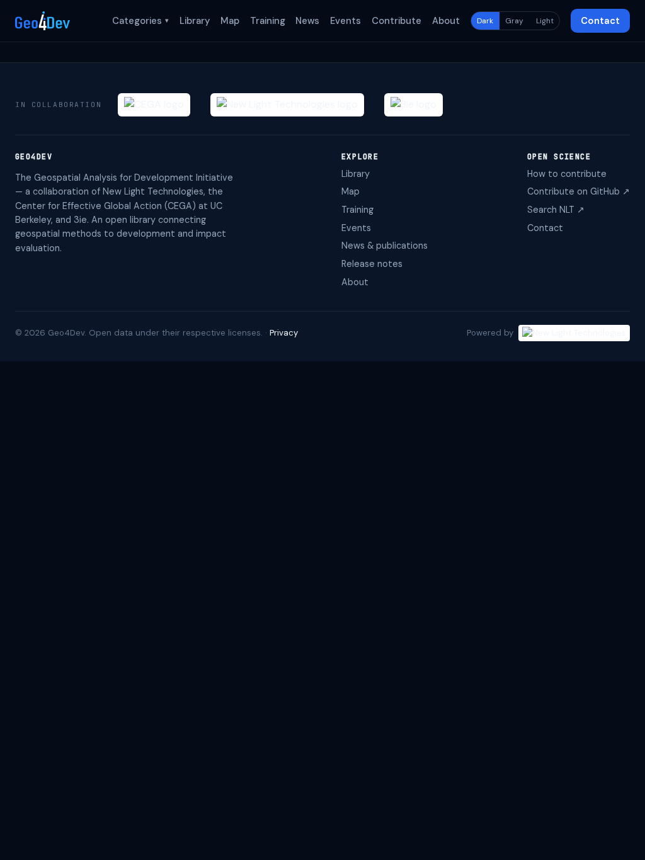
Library (195, 20)
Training (267, 20)
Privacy (284, 332)
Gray (514, 21)
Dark (485, 21)
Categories (140, 20)
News (307, 20)
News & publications (384, 245)
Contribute (396, 20)
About (446, 20)
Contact (600, 20)
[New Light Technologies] (287, 104)
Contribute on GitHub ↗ (578, 191)
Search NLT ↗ (556, 209)
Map (229, 20)
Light (545, 21)
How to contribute (567, 173)
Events (345, 20)
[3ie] (413, 104)
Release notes (371, 263)
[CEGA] (154, 104)
